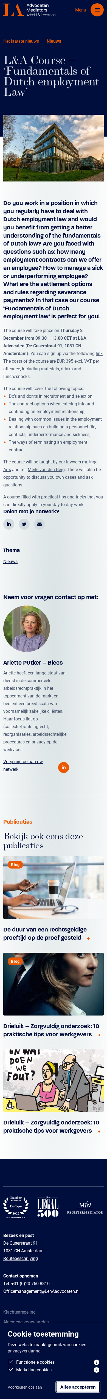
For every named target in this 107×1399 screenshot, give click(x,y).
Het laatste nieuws (21, 41)
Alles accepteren (78, 1387)
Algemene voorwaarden (26, 1322)
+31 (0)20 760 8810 (30, 1283)
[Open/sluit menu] (97, 9)
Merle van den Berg (46, 469)
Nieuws (10, 561)
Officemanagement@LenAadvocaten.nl (41, 1291)
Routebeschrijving (20, 1258)
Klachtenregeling (19, 1312)
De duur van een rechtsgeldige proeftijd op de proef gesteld (45, 933)
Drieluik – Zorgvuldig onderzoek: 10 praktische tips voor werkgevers (51, 1030)
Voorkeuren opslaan (25, 1387)
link (99, 353)
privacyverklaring (24, 1351)
